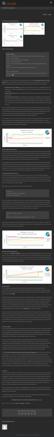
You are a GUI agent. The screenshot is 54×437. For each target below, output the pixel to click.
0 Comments (27, 403)
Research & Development (20, 403)
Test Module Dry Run (17, 400)
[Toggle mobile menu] (51, 2)
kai (3, 403)
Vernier (17, 87)
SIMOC (13, 294)
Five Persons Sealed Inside (28, 400)
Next (50, 14)
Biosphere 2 (26, 308)
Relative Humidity (15, 253)
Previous (45, 14)
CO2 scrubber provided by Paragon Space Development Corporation (20, 352)
